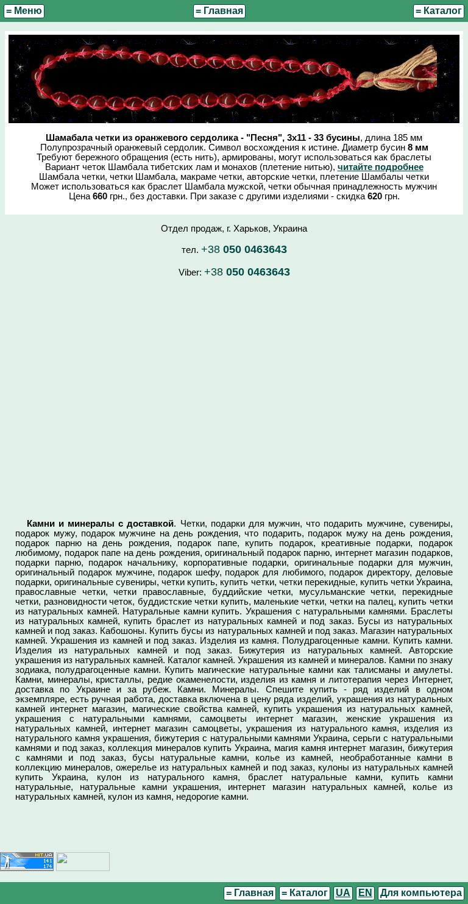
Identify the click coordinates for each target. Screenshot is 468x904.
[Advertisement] (234, 392)
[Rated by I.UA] (83, 868)
